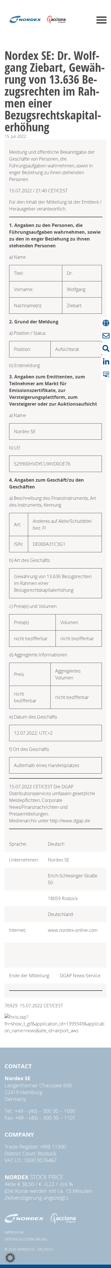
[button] (10, 1258)
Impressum (14, 1232)
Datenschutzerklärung (26, 1239)
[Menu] (101, 20)
